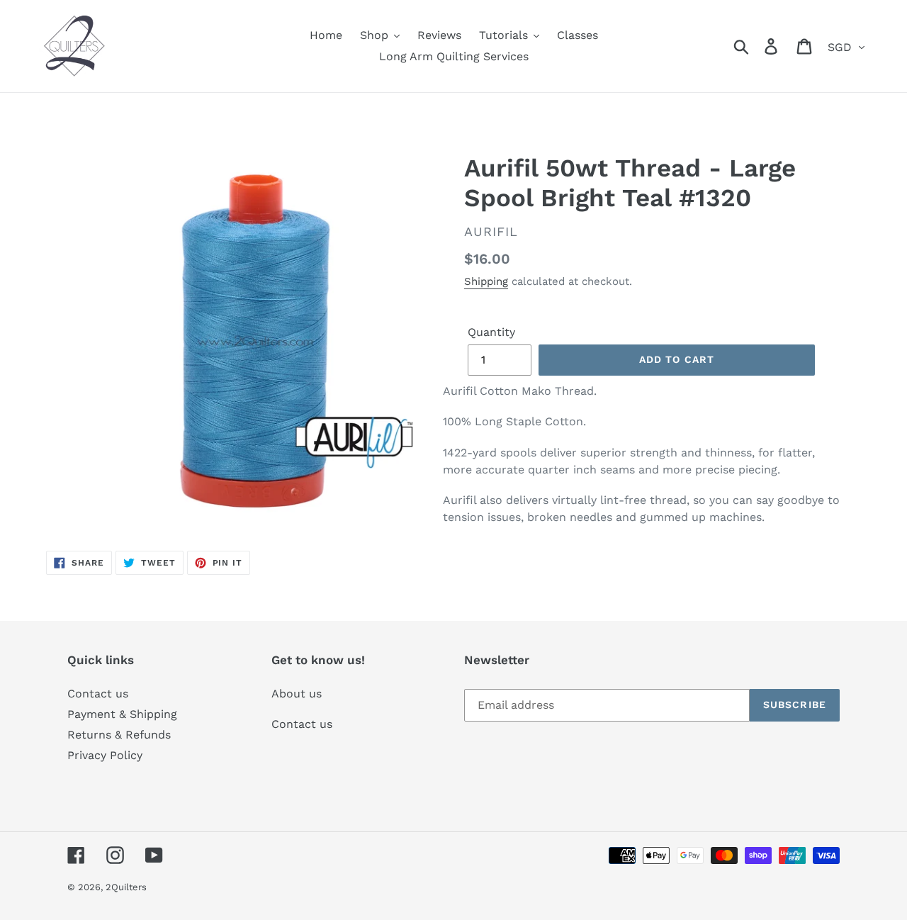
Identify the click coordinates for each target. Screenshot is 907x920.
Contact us (97, 693)
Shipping (486, 281)
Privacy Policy (104, 755)
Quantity (491, 332)
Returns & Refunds (119, 734)
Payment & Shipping (122, 714)
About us (296, 693)
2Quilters (126, 887)
